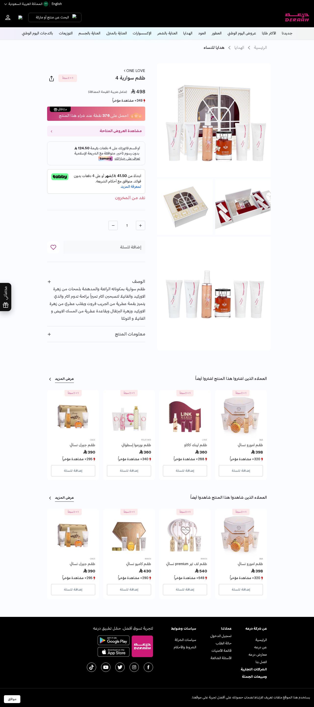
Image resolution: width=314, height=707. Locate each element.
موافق (12, 699)
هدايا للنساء (214, 47)
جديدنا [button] (287, 33)
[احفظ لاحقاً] (53, 247)
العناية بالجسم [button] (89, 33)
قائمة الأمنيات (221, 650)
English (56, 4)
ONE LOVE (135, 71)
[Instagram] (134, 667)
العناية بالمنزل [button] (116, 33)
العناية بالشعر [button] (167, 33)
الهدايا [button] (187, 33)
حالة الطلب (224, 643)
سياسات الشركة (185, 640)
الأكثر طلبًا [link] (269, 33)
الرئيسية (260, 47)
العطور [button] (217, 33)
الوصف (138, 281)
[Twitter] (120, 667)
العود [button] (202, 33)
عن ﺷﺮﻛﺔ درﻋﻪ (256, 628)
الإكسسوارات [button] (142, 33)
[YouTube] (105, 667)
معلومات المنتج (130, 334)
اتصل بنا (261, 662)
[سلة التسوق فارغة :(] (19, 17)
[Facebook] (148, 667)
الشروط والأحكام (185, 647)
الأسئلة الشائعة (221, 658)
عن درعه (260, 647)
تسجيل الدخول (221, 636)
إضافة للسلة (241, 470)
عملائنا (226, 628)
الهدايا (239, 47)
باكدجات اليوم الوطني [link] (37, 33)
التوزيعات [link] (66, 33)
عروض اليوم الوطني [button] (241, 33)
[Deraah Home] (297, 17)
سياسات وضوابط (183, 628)
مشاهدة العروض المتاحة (121, 131)
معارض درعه (258, 654)
